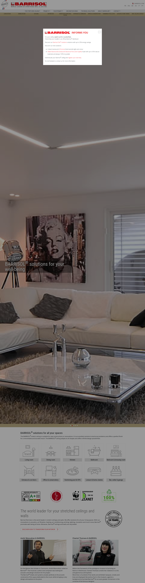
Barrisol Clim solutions (60, 42)
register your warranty (74, 58)
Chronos (62, 49)
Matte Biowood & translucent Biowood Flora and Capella (64, 52)
